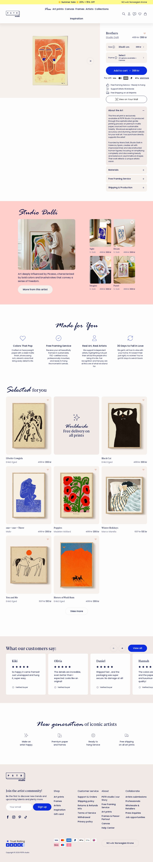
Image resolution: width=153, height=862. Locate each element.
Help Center (108, 827)
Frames (79, 9)
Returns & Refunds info (88, 807)
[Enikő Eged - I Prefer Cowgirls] (28, 425)
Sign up (42, 807)
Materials (113, 169)
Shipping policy (86, 801)
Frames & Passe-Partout (111, 818)
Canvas (69, 9)
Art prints (58, 9)
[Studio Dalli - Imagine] (100, 270)
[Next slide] (90, 61)
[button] (126, 47)
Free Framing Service (119, 178)
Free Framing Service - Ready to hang (128, 85)
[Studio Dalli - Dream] (124, 233)
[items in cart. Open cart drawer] (145, 13)
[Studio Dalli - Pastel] (124, 270)
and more (144, 78)
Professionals (133, 801)
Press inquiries (133, 812)
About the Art (115, 110)
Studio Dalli (112, 37)
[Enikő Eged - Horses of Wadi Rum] (76, 565)
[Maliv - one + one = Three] (28, 495)
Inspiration (76, 18)
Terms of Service (87, 812)
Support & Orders (87, 796)
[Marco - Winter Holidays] (124, 495)
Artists (90, 9)
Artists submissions (136, 796)
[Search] (123, 13)
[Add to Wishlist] (144, 33)
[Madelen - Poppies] (76, 495)
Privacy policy (85, 821)
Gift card (59, 814)
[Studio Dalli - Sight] (100, 233)
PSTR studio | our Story (111, 798)
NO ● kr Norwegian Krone (134, 2)
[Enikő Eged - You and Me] (28, 565)
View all (137, 648)
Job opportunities (135, 817)
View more (76, 611)
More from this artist (35, 289)
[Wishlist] (140, 13)
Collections (102, 9)
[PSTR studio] (13, 14)
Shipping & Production (120, 187)
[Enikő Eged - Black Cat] (124, 425)
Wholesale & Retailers (132, 807)
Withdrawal (84, 817)
